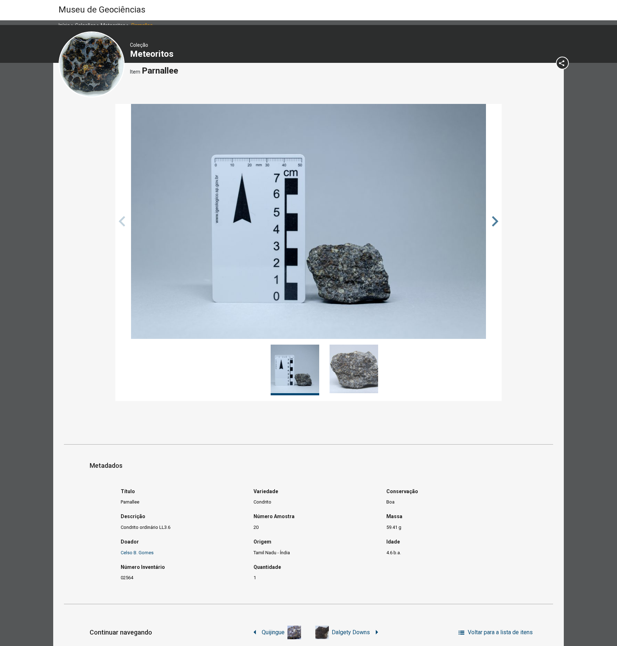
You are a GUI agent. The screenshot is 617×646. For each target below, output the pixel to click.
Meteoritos (153, 54)
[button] (494, 221)
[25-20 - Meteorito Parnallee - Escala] (308, 221)
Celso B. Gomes (137, 552)
